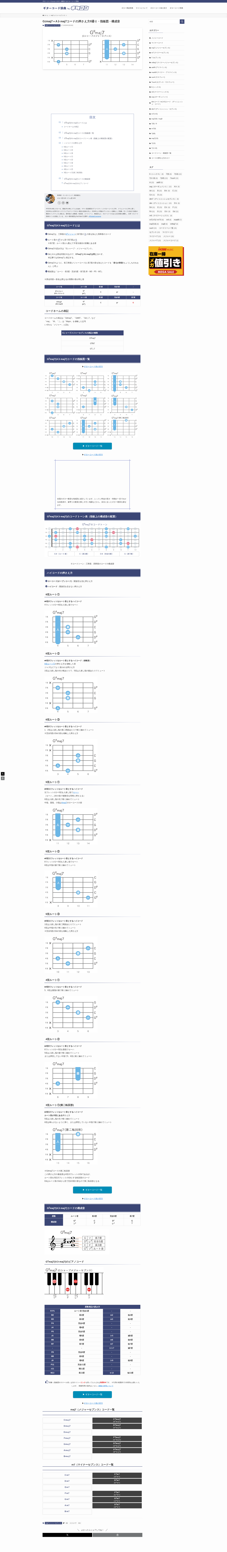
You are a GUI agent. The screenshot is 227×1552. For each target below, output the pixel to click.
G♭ (167, 211)
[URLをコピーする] (117, 1535)
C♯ (152, 195)
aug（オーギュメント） (160, 186)
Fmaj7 (67, 1438)
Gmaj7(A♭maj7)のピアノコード (76, 183)
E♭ (167, 207)
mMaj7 (174, 224)
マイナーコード (157, 43)
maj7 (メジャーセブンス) (52, 25)
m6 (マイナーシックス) (160, 92)
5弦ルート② (68, 160)
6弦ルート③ (68, 153)
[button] (67, 1535)
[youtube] (67, 202)
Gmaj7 (67, 1444)
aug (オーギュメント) (159, 97)
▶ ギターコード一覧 (92, 446)
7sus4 (174, 178)
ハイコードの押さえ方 (73, 143)
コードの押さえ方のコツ (160, 158)
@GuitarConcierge (95, 216)
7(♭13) (154, 148)
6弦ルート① (68, 147)
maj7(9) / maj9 (156, 119)
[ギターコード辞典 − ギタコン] (66, 8)
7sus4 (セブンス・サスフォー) (162, 82)
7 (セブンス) (156, 57)
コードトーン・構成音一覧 (161, 153)
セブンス (154, 232)
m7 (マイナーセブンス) (160, 53)
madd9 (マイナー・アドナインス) (164, 72)
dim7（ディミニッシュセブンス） (164, 199)
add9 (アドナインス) (159, 67)
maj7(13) (154, 138)
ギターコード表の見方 (93, 367)
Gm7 (67, 1499)
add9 (160, 182)
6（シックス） (156, 174)
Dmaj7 (67, 1426)
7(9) (169, 174)
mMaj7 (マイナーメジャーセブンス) (164, 62)
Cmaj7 (67, 1420)
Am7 (67, 1505)
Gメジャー (70, 234)
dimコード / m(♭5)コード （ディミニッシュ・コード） (167, 103)
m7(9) (153, 128)
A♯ (152, 191)
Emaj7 (67, 1432)
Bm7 (67, 1511)
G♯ (67, 1523)
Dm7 (67, 1481)
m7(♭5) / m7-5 (156, 220)
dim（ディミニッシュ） (160, 203)
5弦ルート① (68, 156)
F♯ (152, 211)
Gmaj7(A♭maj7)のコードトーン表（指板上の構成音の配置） (89, 138)
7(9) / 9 (154, 124)
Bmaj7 (67, 1456)
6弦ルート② (68, 150)
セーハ (76, 792)
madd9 (178, 220)
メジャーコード (157, 38)
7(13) (153, 143)
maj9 (164, 224)
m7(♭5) (154, 114)
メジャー (168, 236)
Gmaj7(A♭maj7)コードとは (75, 122)
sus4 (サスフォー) (158, 77)
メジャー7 (73, 1523)
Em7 (67, 1487)
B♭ (167, 191)
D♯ (152, 207)
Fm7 (67, 1493)
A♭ (79, 1523)
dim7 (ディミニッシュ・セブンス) (164, 109)
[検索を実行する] (182, 21)
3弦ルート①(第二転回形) (73, 172)
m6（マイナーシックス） (160, 216)
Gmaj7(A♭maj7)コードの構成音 (77, 178)
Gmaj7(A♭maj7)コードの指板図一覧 (79, 132)
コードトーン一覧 (168, 228)
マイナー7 (155, 236)
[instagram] (63, 202)
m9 (168, 220)
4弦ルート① (68, 166)
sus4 (152, 228)
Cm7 (67, 1475)
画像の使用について (105, 1386)
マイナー (167, 232)
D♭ (177, 203)
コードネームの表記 (71, 127)
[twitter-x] (59, 202)
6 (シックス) (156, 87)
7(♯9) (153, 133)
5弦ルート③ (68, 163)
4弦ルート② (68, 169)
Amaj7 (64, 803)
